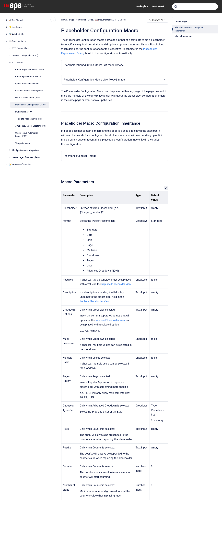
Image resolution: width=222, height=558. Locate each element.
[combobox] (195, 6)
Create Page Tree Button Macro (29, 69)
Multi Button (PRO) (24, 112)
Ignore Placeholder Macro (27, 83)
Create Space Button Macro (28, 76)
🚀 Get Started (16, 20)
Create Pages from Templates (26, 157)
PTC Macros (17, 62)
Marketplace (142, 6)
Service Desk (158, 6)
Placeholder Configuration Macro (30, 105)
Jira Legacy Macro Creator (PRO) (30, 126)
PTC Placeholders (20, 48)
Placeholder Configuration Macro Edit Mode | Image (94, 65)
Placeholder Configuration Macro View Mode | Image (94, 79)
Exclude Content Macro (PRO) (29, 91)
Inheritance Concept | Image (80, 155)
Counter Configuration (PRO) (25, 55)
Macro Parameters (183, 36)
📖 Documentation (17, 41)
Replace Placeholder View (116, 284)
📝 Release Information (20, 164)
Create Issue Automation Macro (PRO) (26, 135)
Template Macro (22, 143)
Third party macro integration (25, 150)
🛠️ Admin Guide (16, 34)
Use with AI (157, 20)
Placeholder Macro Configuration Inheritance (190, 29)
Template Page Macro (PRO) (28, 119)
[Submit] (175, 6)
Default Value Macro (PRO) (27, 98)
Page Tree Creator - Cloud (81, 20)
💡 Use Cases (15, 27)
